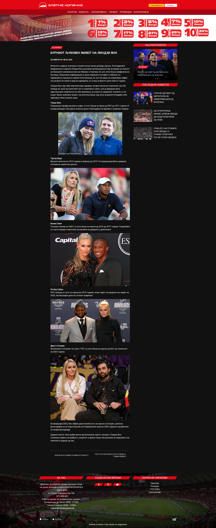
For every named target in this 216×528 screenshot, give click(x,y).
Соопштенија (141, 12)
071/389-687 (62, 496)
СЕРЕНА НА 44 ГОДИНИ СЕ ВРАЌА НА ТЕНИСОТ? (71, 455)
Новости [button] (83, 12)
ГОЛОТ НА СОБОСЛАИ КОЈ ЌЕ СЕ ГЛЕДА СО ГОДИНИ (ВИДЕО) (110, 455)
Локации (155, 486)
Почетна (72, 12)
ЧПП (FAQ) (155, 489)
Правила (155, 483)
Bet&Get (114, 12)
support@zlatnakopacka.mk (62, 508)
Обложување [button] (98, 12)
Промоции (126, 12)
